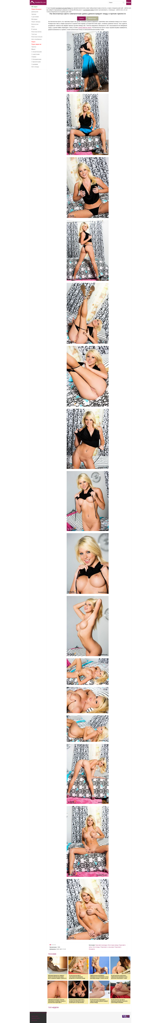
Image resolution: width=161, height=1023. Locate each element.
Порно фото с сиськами (107, 947)
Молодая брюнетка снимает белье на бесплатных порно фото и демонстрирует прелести (57, 977)
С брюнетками (36, 62)
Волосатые (34, 24)
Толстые (34, 34)
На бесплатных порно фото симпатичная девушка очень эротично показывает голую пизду (119, 977)
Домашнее (34, 12)
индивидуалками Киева (63, 8)
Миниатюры (92, 18)
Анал (33, 27)
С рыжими (34, 64)
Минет (33, 49)
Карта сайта (34, 1016)
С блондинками (36, 59)
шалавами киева (88, 10)
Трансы (33, 47)
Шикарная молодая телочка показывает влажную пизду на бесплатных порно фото (56, 1001)
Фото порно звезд (113, 945)
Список (81, 18)
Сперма (33, 57)
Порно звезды (35, 22)
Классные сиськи (36, 37)
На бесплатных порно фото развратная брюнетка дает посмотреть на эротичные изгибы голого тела (76, 1001)
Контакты (34, 1020)
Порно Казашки (36, 9)
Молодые (34, 19)
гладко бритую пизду (84, 27)
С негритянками (36, 52)
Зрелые (33, 14)
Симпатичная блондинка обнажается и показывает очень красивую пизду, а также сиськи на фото (99, 977)
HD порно (34, 7)
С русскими (35, 17)
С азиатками (35, 54)
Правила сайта (35, 1018)
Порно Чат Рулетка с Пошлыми (38, 1012)
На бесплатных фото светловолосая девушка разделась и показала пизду (77, 977)
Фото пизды (35, 67)
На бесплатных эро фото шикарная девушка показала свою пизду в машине (119, 1001)
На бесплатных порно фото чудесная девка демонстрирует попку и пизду (99, 1001)
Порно (33, 42)
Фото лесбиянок (36, 39)
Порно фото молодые (101, 945)
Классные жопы (36, 32)
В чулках (34, 29)
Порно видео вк (36, 44)
